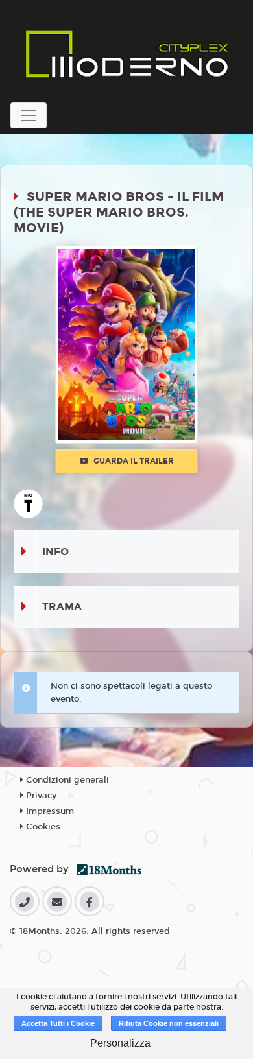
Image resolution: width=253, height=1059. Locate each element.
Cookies (41, 827)
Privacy (39, 796)
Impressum (48, 811)
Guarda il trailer (132, 461)
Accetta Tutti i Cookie (58, 1023)
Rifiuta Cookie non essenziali (169, 1023)
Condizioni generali (66, 780)
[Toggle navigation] (28, 115)
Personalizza (120, 1043)
